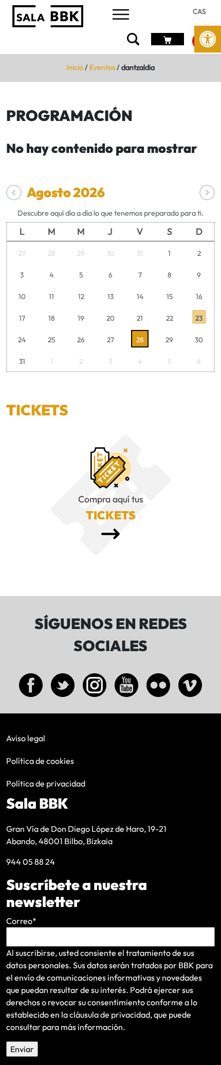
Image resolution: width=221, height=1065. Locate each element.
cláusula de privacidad (109, 1014)
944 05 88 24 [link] (30, 862)
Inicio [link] (74, 67)
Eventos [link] (102, 67)
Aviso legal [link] (25, 738)
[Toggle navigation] (121, 15)
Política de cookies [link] (40, 761)
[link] (207, 39)
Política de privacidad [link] (45, 783)
